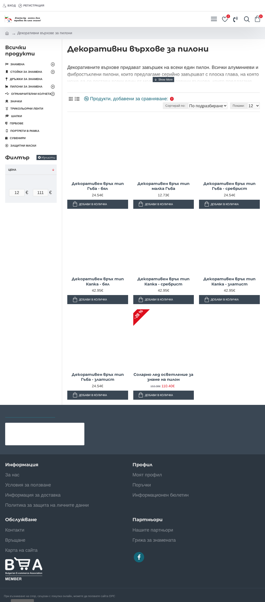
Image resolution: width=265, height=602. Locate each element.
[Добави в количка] (29, 437)
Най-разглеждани (80, 412)
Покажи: (239, 106)
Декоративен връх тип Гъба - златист (98, 377)
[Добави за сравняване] (45, 437)
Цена (12, 169)
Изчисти (48, 157)
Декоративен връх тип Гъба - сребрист (229, 186)
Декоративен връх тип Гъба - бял (98, 186)
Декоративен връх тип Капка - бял (98, 281)
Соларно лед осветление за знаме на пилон (163, 377)
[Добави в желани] (37, 437)
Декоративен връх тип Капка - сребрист (163, 281)
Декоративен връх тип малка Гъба (163, 186)
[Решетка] (70, 99)
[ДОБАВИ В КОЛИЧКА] (73, 204)
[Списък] (77, 99)
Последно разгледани (30, 412)
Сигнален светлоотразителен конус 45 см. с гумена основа (55, 427)
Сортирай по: (175, 106)
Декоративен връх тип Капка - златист (229, 281)
